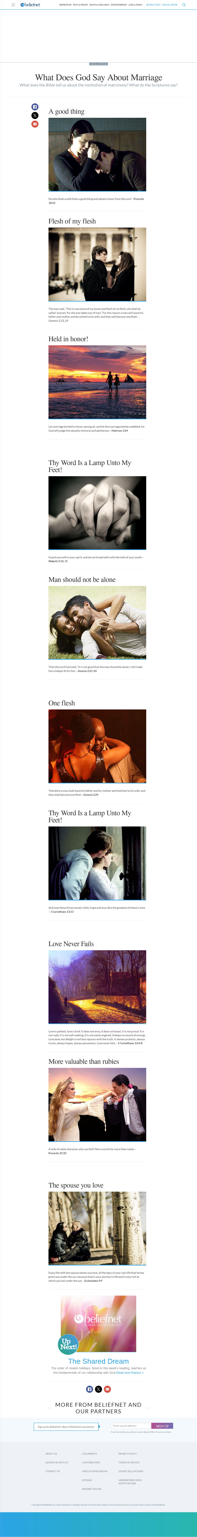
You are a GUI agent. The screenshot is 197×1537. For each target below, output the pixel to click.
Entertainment (119, 5)
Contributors (91, 1462)
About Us (51, 1453)
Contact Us (53, 1471)
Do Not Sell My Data (131, 1471)
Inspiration (65, 5)
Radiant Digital (92, 1488)
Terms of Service (129, 1462)
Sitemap (87, 1480)
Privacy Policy (128, 1453)
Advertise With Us (57, 1462)
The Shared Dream (98, 1361)
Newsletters (153, 5)
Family (135, 5)
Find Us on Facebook (95, 1471)
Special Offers (169, 5)
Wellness (99, 5)
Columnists (89, 1453)
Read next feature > (130, 1372)
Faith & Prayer (80, 5)
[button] (184, 5)
